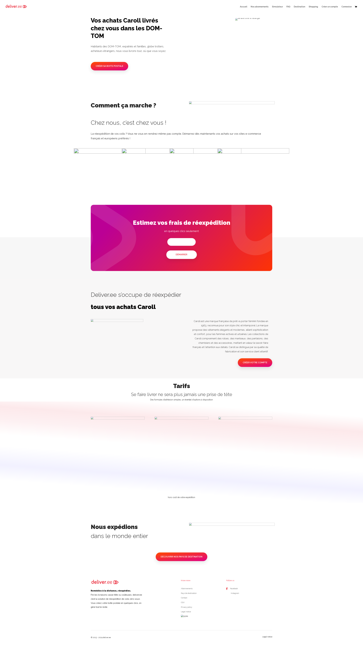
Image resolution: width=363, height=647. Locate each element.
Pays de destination (189, 593)
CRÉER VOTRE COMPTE (255, 362)
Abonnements (187, 588)
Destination (299, 7)
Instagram (235, 593)
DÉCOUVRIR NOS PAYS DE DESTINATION (181, 556)
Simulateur (277, 7)
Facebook (234, 588)
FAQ (288, 7)
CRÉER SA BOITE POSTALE (109, 66)
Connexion (346, 7)
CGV (183, 602)
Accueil (243, 7)
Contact (184, 598)
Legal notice (186, 612)
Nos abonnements (259, 7)
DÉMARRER (181, 254)
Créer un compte (330, 7)
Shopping (313, 7)
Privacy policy (186, 607)
